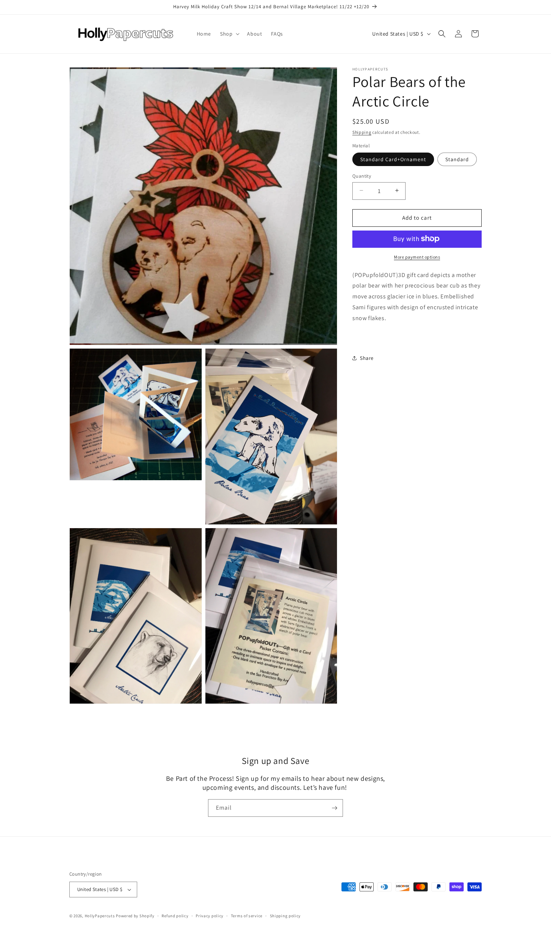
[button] (229, 34)
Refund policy (175, 915)
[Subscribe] (334, 808)
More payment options (417, 256)
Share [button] (367, 357)
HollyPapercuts (100, 915)
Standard (457, 159)
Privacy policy (209, 915)
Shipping (361, 132)
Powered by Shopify (135, 915)
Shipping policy (285, 915)
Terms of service (246, 915)
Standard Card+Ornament (393, 159)
